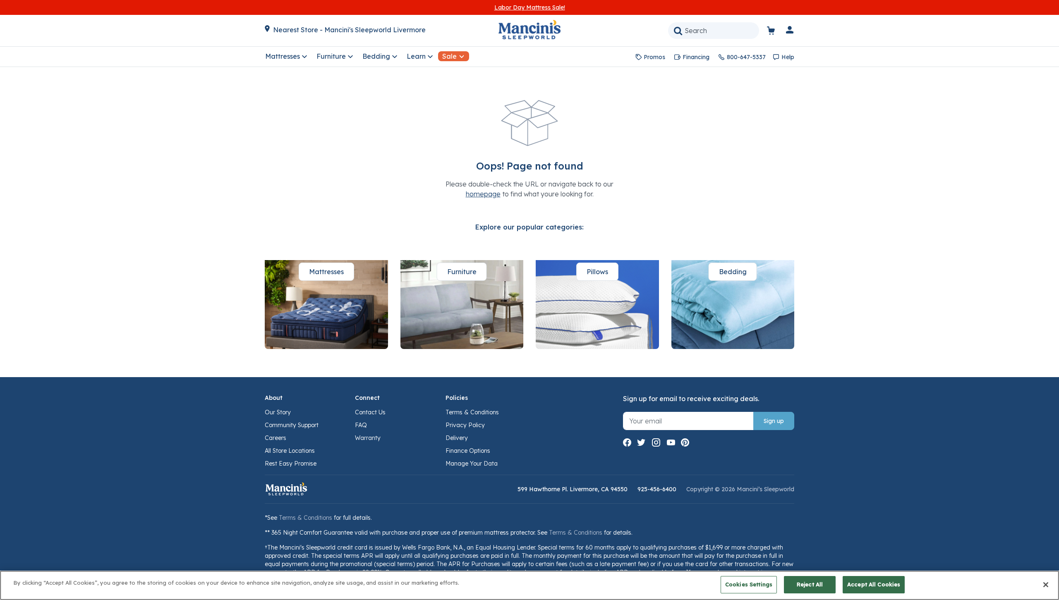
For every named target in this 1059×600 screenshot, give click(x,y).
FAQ (361, 425)
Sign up (774, 421)
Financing (696, 57)
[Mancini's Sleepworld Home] (529, 29)
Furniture (462, 272)
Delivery (457, 438)
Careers (275, 438)
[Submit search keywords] (678, 30)
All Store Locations (290, 450)
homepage (483, 194)
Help (787, 57)
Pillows (597, 272)
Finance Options (468, 450)
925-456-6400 (656, 489)
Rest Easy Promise (290, 463)
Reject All (810, 584)
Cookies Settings (748, 584)
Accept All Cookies (873, 584)
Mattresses (326, 272)
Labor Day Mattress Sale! (529, 7)
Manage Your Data (472, 463)
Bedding (733, 272)
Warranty (368, 438)
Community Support (292, 425)
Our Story (278, 412)
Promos (654, 57)
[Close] (1046, 585)
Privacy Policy (465, 425)
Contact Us (370, 412)
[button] (790, 31)
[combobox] (713, 30)
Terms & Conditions (472, 412)
